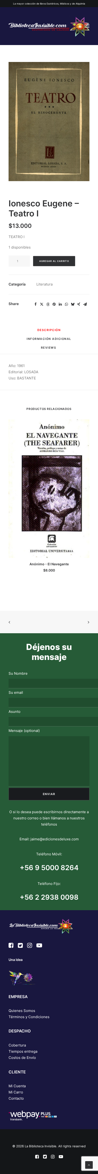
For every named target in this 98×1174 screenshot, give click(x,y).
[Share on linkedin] (60, 304)
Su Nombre (18, 673)
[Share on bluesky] (72, 304)
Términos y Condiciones (29, 1017)
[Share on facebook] (35, 304)
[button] (87, 26)
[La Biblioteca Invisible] (49, 26)
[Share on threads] (48, 304)
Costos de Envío (22, 1057)
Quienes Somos (22, 1010)
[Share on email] (85, 304)
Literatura (44, 284)
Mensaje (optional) (24, 730)
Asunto (14, 711)
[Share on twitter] (41, 304)
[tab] (49, 340)
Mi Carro (16, 1092)
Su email (16, 692)
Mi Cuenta (17, 1086)
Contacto (16, 1098)
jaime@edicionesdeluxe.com (54, 839)
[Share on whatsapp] (66, 304)
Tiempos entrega (23, 1051)
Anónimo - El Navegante (49, 564)
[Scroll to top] (89, 1164)
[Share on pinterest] (54, 304)
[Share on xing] (79, 304)
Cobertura (17, 1045)
